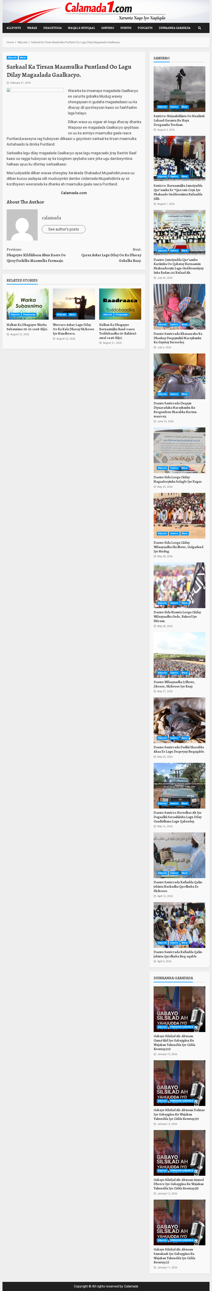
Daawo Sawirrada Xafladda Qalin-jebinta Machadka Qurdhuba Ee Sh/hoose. (179, 855)
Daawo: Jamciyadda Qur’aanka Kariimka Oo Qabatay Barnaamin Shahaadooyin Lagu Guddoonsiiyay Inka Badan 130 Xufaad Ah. (179, 233)
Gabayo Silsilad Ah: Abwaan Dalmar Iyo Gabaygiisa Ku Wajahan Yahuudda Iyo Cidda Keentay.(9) (179, 1083)
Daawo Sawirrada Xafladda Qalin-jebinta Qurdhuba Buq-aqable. (179, 925)
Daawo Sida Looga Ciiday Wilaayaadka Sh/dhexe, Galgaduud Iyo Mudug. (179, 516)
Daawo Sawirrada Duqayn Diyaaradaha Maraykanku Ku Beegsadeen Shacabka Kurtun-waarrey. (179, 376)
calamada (51, 217)
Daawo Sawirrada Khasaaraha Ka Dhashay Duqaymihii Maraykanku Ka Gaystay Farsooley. (179, 307)
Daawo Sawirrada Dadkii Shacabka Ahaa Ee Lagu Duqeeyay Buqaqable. (179, 720)
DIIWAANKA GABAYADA (174, 28)
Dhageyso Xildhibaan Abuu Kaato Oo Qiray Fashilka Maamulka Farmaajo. (36, 255)
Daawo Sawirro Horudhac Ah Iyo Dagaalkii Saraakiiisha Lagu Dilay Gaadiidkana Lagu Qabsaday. (179, 786)
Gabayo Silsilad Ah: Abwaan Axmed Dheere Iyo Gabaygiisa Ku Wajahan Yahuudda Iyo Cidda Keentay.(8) (179, 1153)
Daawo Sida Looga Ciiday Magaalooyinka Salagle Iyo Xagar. (179, 450)
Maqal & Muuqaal (81, 28)
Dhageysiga (52, 28)
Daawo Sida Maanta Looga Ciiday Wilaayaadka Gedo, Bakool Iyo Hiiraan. (179, 585)
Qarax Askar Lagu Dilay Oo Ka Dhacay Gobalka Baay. (111, 255)
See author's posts (63, 229)
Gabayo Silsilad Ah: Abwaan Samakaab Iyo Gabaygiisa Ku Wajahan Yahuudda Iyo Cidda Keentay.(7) (179, 1222)
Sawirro (107, 28)
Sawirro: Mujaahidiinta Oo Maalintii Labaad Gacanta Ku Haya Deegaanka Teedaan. (179, 89)
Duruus (125, 28)
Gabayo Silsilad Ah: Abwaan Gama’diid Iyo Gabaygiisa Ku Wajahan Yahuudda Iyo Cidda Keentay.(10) (179, 1009)
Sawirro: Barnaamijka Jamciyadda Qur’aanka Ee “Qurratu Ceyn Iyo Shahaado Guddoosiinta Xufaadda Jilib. (179, 159)
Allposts (14, 28)
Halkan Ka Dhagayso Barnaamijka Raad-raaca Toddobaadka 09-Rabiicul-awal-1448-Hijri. (120, 304)
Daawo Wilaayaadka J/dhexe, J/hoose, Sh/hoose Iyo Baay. (179, 655)
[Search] (199, 28)
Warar (32, 28)
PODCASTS (145, 28)
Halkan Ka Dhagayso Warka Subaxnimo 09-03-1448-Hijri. (28, 304)
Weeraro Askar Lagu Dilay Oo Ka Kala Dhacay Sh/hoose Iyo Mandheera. (74, 304)
